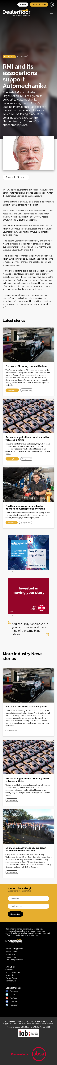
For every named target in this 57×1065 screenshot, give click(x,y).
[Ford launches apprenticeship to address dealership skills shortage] (28, 484)
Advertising (10, 975)
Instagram (14, 1005)
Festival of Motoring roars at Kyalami (26, 366)
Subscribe (15, 914)
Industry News (9, 57)
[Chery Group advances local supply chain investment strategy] (28, 826)
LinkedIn (13, 1001)
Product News (11, 951)
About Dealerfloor (13, 972)
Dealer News (11, 522)
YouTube (13, 998)
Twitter (12, 994)
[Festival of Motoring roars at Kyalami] (28, 345)
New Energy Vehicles (14, 960)
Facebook (14, 991)
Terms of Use (11, 981)
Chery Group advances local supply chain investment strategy (26, 849)
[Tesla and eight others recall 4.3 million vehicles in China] (28, 416)
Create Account (39, 4)
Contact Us (10, 970)
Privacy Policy (11, 978)
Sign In (23, 4)
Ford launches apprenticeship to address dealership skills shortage (25, 507)
